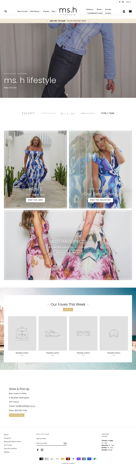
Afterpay (6, 452)
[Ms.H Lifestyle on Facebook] (38, 450)
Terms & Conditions (10, 448)
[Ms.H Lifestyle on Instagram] (42, 450)
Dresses (46, 11)
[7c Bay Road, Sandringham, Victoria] (68, 402)
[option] (68, 21)
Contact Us (7, 438)
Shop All (75, 252)
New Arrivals (22, 11)
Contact (108, 13)
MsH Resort (34, 11)
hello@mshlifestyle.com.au (25, 406)
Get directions (16, 415)
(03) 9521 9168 (21, 410)
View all (68, 309)
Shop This (60, 252)
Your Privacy (8, 445)
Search (6, 435)
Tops (53, 11)
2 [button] (69, 94)
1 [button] (67, 94)
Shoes (99, 9)
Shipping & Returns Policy (12, 442)
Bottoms (89, 9)
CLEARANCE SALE (95, 13)
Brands (108, 9)
